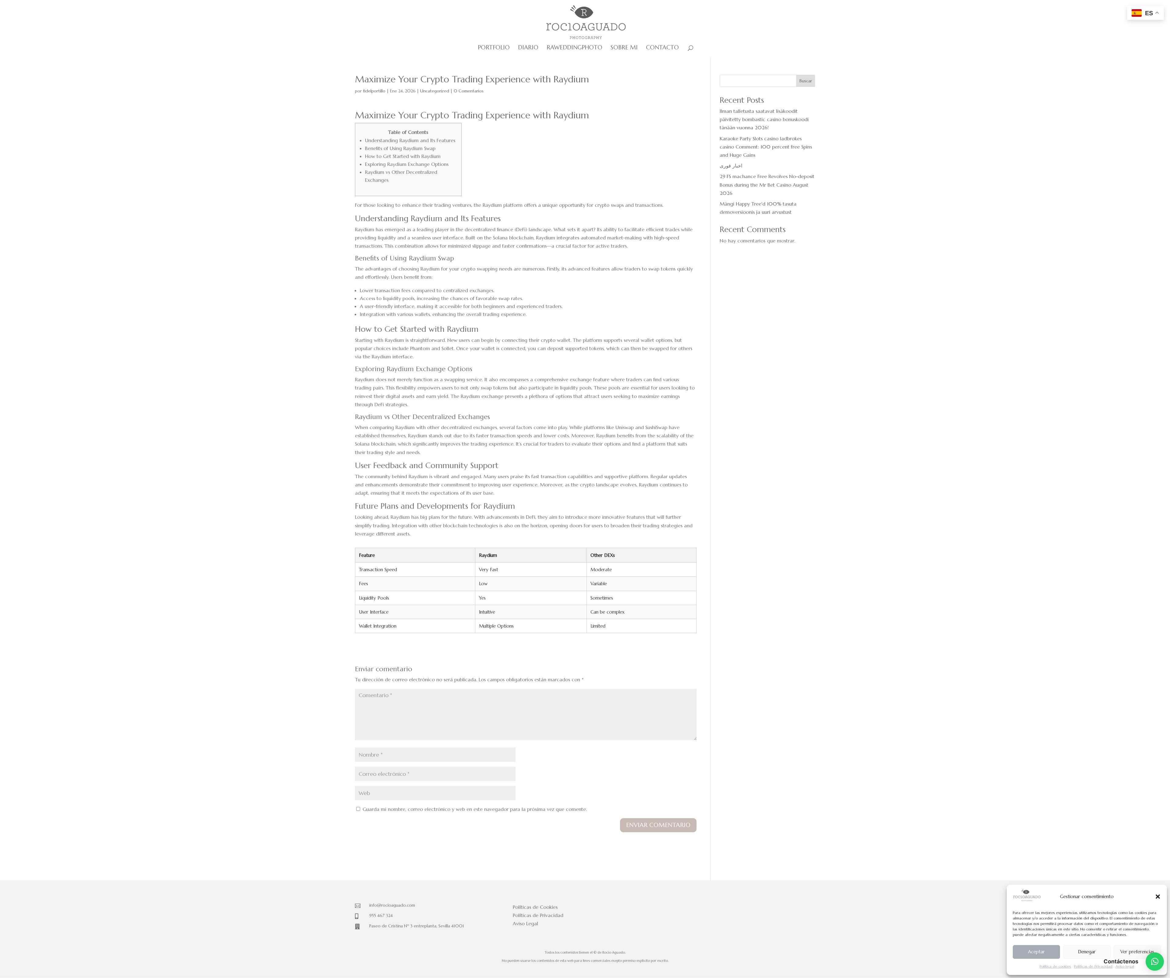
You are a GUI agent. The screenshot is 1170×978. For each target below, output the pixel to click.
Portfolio (494, 48)
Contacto (662, 48)
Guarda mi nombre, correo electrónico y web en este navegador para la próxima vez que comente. (475, 809)
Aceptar (1036, 952)
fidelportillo (374, 91)
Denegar (1087, 952)
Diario (528, 48)
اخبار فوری (731, 166)
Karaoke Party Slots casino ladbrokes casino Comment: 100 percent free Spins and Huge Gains (766, 146)
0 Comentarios (469, 91)
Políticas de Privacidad (1093, 966)
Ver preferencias (1137, 952)
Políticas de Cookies (535, 907)
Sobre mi (624, 48)
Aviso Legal (525, 923)
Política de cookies (1055, 966)
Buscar (806, 81)
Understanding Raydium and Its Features (410, 140)
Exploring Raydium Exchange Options (406, 164)
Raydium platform (503, 205)
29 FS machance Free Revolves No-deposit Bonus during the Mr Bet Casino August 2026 (767, 184)
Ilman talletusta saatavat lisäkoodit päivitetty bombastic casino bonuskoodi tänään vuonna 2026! (764, 119)
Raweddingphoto (574, 48)
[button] (1158, 897)
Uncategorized (434, 91)
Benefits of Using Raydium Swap (400, 148)
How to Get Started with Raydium (403, 156)
